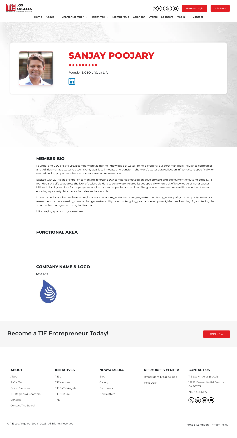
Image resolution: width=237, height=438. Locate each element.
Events (153, 16)
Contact (198, 16)
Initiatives (98, 16)
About (50, 16)
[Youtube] (175, 8)
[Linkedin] (72, 81)
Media (181, 16)
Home (38, 16)
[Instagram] (162, 8)
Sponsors (167, 16)
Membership (120, 16)
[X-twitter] (156, 8)
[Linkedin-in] (169, 8)
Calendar (139, 16)
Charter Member (73, 16)
